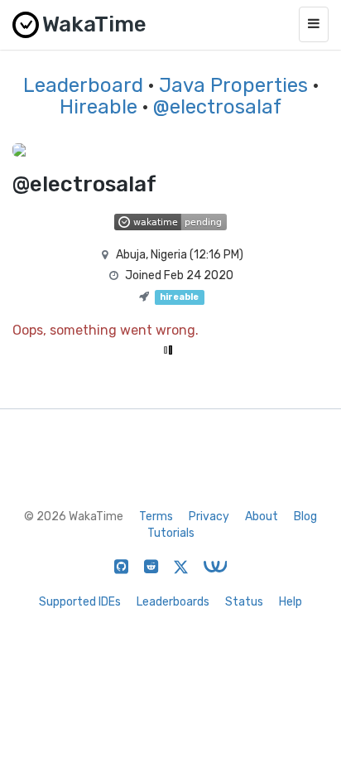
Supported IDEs (80, 602)
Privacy (209, 516)
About (261, 516)
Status (244, 602)
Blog (305, 516)
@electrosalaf (217, 106)
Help (290, 602)
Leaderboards (173, 602)
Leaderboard (83, 85)
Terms (156, 516)
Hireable (98, 106)
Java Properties (233, 85)
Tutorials (171, 533)
